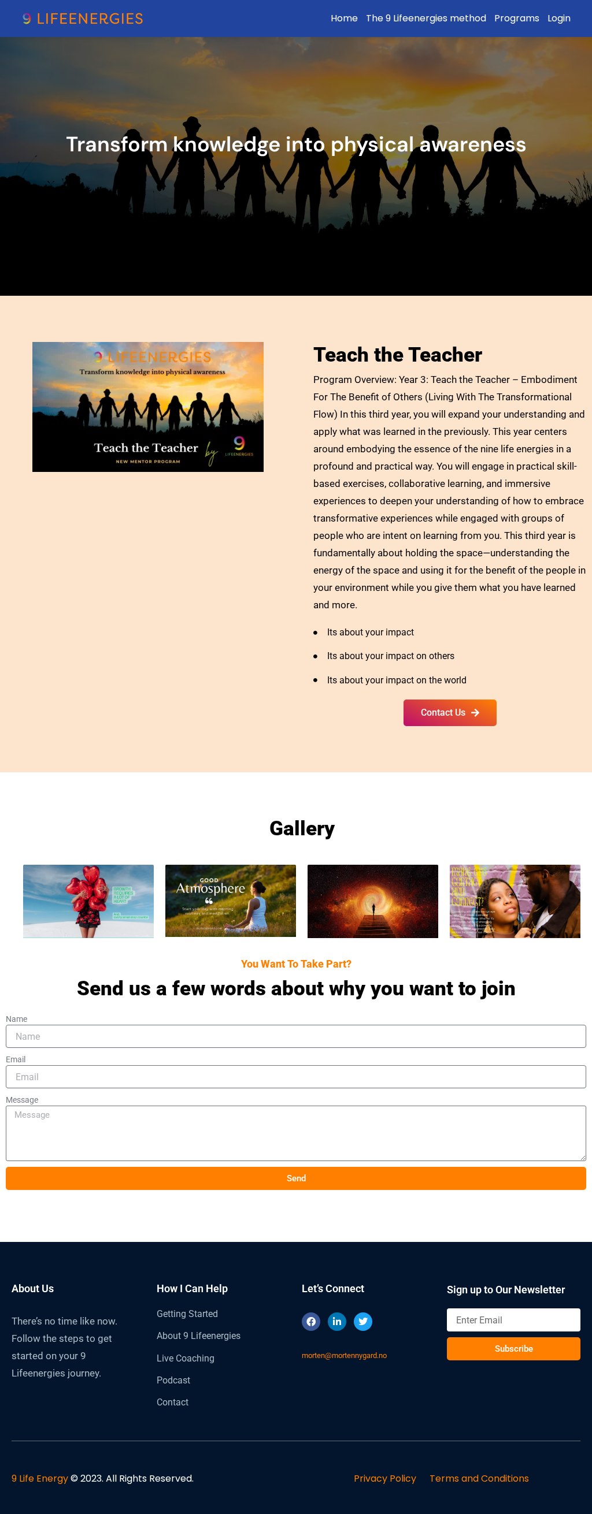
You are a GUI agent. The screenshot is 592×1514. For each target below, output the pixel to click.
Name (16, 1019)
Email (15, 1059)
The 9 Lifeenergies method (426, 18)
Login (559, 18)
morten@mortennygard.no (344, 1355)
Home (344, 18)
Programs (516, 18)
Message (22, 1099)
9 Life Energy (40, 1478)
